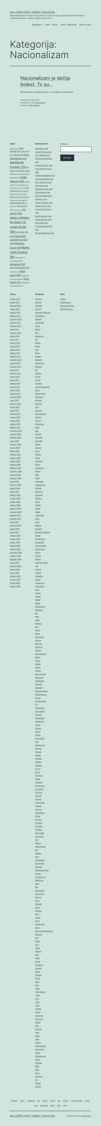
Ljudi (37, 590)
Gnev (37, 451)
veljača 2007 (15, 546)
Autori (37, 326)
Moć (37, 627)
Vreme (38, 1043)
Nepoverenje (40, 674)
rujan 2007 (14, 522)
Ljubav (38, 580)
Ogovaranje (40, 711)
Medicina (39, 610)
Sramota (38, 934)
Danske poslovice (42, 387)
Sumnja (38, 975)
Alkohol (38, 302)
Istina (37, 502)
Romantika (39, 863)
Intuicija (38, 488)
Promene (39, 826)
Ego (36, 431)
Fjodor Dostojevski (16, 194)
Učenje (38, 1009)
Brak (37, 350)
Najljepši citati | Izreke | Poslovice (32, 12)
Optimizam (39, 722)
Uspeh (37, 1022)
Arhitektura (39, 316)
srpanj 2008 (15, 488)
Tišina (37, 995)
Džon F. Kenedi (18, 185)
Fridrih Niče (23, 197)
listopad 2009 (15, 438)
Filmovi (38, 434)
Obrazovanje (40, 701)
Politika (38, 762)
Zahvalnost (39, 1049)
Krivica (38, 556)
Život (37, 1073)
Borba (37, 346)
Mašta (37, 603)
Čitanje (38, 373)
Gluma (37, 444)
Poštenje (38, 782)
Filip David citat (41, 186)
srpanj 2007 (15, 529)
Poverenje (39, 789)
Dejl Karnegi (24, 174)
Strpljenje (39, 965)
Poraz (37, 772)
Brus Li (17, 174)
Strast (37, 962)
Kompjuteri (39, 542)
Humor (38, 471)
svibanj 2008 (15, 495)
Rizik (37, 857)
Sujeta (37, 972)
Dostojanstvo (40, 414)
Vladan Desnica (17, 279)
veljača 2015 (15, 313)
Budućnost (39, 363)
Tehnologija (40, 992)
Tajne (37, 989)
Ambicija (38, 306)
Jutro (37, 522)
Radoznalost (40, 847)
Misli (37, 617)
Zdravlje (38, 1063)
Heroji (37, 458)
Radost (38, 843)
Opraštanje (39, 718)
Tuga (37, 1002)
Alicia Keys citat (41, 149)
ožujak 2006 (15, 583)
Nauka (37, 667)
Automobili (39, 323)
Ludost (38, 596)
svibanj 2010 (15, 414)
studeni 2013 (15, 363)
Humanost (39, 468)
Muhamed (17, 264)
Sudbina (38, 968)
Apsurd (38, 309)
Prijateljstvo (40, 813)
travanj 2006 (15, 580)
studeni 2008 (15, 475)
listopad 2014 (15, 326)
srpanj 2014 (15, 336)
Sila (36, 887)
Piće (37, 742)
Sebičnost (39, 880)
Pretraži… (64, 144)
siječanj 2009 (15, 468)
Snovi (37, 921)
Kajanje (38, 525)
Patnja (37, 735)
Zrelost (38, 1087)
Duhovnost (39, 424)
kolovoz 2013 (15, 373)
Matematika (40, 607)
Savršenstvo (40, 877)
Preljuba (38, 806)
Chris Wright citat (42, 155)
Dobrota (38, 404)
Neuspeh (39, 688)
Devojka (38, 400)
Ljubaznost (39, 583)
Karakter (38, 529)
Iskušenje (39, 495)
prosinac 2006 (16, 553)
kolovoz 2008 (15, 485)
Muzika (38, 651)
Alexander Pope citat (43, 189)
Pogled (38, 755)
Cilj (36, 370)
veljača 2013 (15, 394)
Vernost (38, 1029)
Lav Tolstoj (18, 236)
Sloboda (38, 904)
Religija (38, 853)
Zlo (36, 1080)
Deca (37, 390)
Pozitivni (38, 793)
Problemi (38, 823)
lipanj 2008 (14, 492)
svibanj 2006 (15, 576)
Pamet (37, 732)
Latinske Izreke (41, 563)
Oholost (38, 715)
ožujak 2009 (15, 461)
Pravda (38, 799)
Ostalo (38, 725)
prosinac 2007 (16, 512)
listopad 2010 (15, 397)
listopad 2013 (15, 367)
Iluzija (37, 478)
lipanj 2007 (14, 532)
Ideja (37, 475)
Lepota (38, 573)
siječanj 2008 (15, 509)
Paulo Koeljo (14, 271)
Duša (37, 427)
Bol (36, 340)
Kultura (38, 559)
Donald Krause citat (43, 152)
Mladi (37, 620)
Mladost (38, 624)
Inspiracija (39, 482)
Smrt (37, 914)
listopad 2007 (15, 519)
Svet (37, 985)
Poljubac (38, 766)
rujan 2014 (14, 329)
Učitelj (37, 1012)
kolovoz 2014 (15, 333)
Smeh (37, 907)
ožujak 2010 (15, 421)
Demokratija (40, 394)
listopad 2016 (15, 306)
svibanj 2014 (15, 343)
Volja (37, 1039)
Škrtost (38, 897)
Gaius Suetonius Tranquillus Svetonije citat (43, 226)
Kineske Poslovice (42, 532)
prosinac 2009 (16, 431)
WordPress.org (66, 309)
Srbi (36, 938)
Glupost (38, 448)
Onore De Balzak (19, 267)
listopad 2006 (15, 559)
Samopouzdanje (42, 870)
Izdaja (37, 509)
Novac (38, 698)
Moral (37, 634)
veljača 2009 (15, 465)
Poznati (38, 796)
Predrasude (40, 803)
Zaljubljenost (40, 1056)
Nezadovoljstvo (41, 691)
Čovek (37, 377)
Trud (37, 999)
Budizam (38, 360)
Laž (36, 566)
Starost (38, 951)
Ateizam (38, 319)
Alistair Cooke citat (43, 206)
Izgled (37, 512)
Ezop (25, 191)
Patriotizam (40, 738)
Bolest (37, 343)
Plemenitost (40, 745)
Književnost (40, 539)
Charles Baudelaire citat (45, 176)
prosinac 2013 (16, 360)
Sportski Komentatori (44, 931)
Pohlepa (38, 759)
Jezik (37, 519)
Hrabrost (39, 461)
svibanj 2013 (15, 383)
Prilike (37, 816)
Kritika (37, 553)
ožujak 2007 (15, 542)
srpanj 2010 (15, 407)
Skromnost (39, 894)
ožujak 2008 (15, 502)
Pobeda (38, 749)
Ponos (37, 769)
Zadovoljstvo (40, 1046)
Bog (36, 333)
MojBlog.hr (37, 25)
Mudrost (38, 644)
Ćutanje (38, 383)
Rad (36, 840)
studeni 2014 (15, 323)
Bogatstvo (39, 336)
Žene (37, 1070)
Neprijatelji (39, 681)
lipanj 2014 (14, 340)
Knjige (37, 536)
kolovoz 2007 (15, 525)
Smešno (38, 911)
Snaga (37, 918)
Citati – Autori (51, 25)
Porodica (39, 776)
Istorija (38, 505)
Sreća (37, 948)
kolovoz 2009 (15, 444)
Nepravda (39, 678)
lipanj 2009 (14, 451)
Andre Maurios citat (43, 220)
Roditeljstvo (40, 860)
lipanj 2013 (14, 380)
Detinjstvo (39, 397)
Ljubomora (39, 586)
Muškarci (39, 647)
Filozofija (39, 438)
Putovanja (39, 837)
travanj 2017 (15, 299)
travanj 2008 (15, 498)
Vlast (37, 1032)
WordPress (86, 1116)
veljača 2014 (15, 353)
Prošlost (38, 830)
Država (38, 421)
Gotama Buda (17, 203)
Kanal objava (65, 302)
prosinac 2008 (16, 471)
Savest (38, 874)
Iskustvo (38, 498)
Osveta (38, 728)
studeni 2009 (15, 434)
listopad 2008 (15, 478)
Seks (37, 884)
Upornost (39, 1019)
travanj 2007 (15, 539)
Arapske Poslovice (42, 313)
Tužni (37, 1005)
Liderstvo (39, 576)
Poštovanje (39, 786)
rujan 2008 (14, 482)
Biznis (37, 329)
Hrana (37, 465)
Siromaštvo (40, 891)
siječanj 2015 (15, 316)
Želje (37, 1066)
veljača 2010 (15, 424)
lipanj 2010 (14, 411)
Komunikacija (40, 546)
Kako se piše (85, 25)
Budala (38, 356)
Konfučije (22, 232)
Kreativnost (40, 549)
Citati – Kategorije (68, 25)
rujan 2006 (14, 563)
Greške (38, 454)
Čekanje (38, 367)
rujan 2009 (14, 441)
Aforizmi (38, 299)
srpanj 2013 (15, 377)
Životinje (38, 1076)
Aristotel (18, 155)
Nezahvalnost (41, 695)
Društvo (38, 417)
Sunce (37, 978)
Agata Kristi (14, 148)
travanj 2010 (15, 417)
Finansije (38, 441)
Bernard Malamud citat (44, 233)
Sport (37, 928)
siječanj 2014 (15, 356)
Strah (37, 958)
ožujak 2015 (15, 309)
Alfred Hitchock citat (43, 165)
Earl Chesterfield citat (44, 179)
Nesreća (38, 684)
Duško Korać (15, 177)
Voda (37, 1036)
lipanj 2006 (14, 573)
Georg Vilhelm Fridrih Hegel (18, 200)
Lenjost (38, 569)
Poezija (38, 752)
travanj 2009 (15, 458)
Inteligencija (40, 485)
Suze (37, 982)
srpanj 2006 (15, 569)
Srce (37, 945)
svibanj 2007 (15, 536)
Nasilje (38, 664)
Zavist (37, 1060)
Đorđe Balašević (18, 285)
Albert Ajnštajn (33, 105)
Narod (37, 661)
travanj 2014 (15, 346)
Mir (36, 613)
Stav (37, 955)
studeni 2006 (15, 556)
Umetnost (39, 1016)
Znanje (38, 1083)
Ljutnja (38, 593)
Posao (37, 779)
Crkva (37, 380)
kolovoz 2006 (15, 566)
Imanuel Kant (17, 210)
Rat (36, 850)
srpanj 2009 (15, 448)
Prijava (63, 299)
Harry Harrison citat (43, 182)
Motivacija (39, 637)
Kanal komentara (67, 306)
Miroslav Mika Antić (16, 261)
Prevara (38, 809)
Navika (38, 671)
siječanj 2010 (15, 427)
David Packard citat (43, 216)
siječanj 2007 (15, 549)
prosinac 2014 (16, 319)
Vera (37, 1026)
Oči (36, 705)
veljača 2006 (15, 586)
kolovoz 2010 (15, 404)
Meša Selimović (20, 257)
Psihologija (39, 833)
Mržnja (38, 640)
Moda (37, 630)
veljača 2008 (15, 505)
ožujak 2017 (15, 302)
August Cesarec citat (43, 203)
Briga (37, 353)
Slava (37, 901)
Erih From (19, 188)
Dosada (38, 411)
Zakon (37, 1053)
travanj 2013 (15, 387)
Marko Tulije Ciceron (19, 252)
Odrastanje (39, 708)
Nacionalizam (40, 103)
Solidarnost (40, 924)
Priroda (38, 820)
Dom (37, 407)
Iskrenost (39, 492)
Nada (37, 657)
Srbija (37, 941)
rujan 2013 (14, 370)
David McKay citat (42, 192)
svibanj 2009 (15, 454)
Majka (37, 600)
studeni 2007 (15, 515)
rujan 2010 (14, 400)
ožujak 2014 (15, 350)
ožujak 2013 (15, 390)
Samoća (38, 867)
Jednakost (39, 515)
